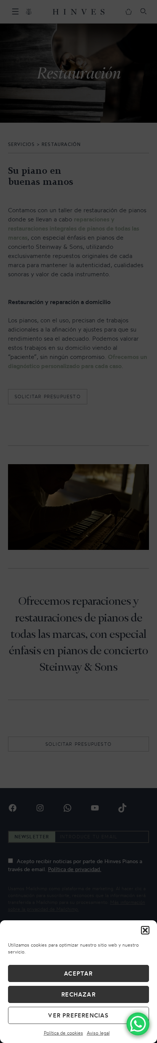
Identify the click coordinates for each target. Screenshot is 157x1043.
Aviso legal (98, 1033)
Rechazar (78, 994)
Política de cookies (63, 1033)
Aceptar (78, 973)
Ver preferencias (78, 1015)
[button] (145, 930)
